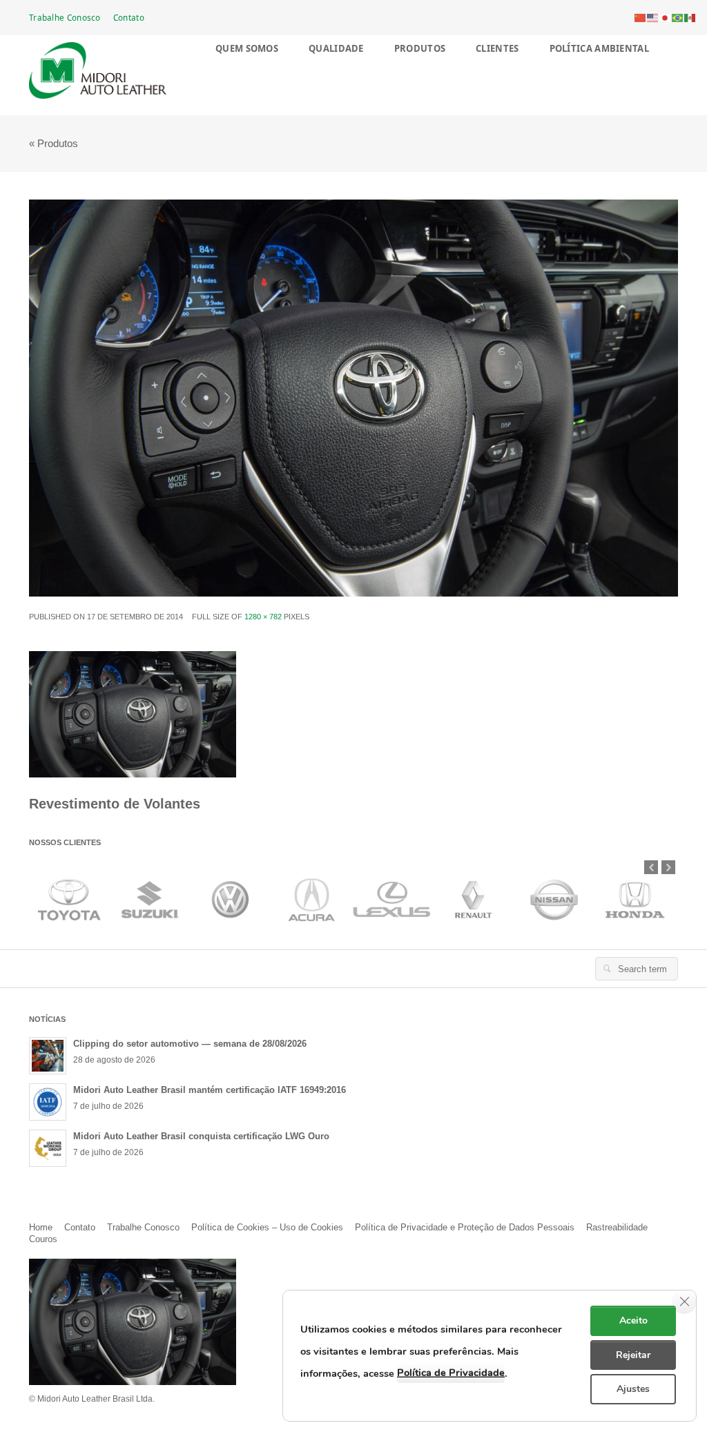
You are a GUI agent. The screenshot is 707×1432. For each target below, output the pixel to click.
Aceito (633, 1320)
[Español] (690, 17)
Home (40, 1227)
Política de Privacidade (451, 1373)
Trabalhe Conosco (65, 17)
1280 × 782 (263, 616)
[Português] (678, 17)
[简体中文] (641, 17)
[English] (653, 17)
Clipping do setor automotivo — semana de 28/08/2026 (190, 1043)
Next (668, 867)
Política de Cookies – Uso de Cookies (267, 1227)
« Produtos (53, 143)
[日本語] (665, 17)
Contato (128, 17)
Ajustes (633, 1388)
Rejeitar (633, 1355)
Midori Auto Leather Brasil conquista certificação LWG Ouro (201, 1136)
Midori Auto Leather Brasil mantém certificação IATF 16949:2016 (209, 1090)
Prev (651, 867)
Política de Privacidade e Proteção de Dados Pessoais (464, 1227)
